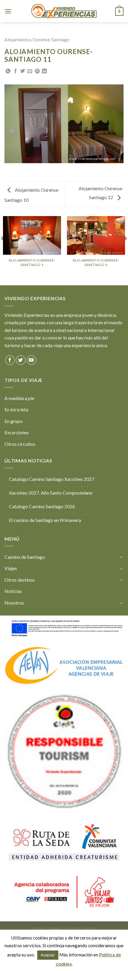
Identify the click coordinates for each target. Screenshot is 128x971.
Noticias (13, 591)
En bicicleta (16, 409)
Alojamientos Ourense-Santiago (36, 39)
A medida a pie (19, 398)
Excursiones (16, 432)
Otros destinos (19, 580)
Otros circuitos (19, 444)
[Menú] (8, 11)
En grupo (13, 421)
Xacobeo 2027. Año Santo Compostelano (51, 492)
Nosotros (14, 602)
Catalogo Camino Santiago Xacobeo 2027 (51, 479)
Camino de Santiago (24, 557)
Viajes (10, 568)
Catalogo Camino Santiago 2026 (42, 506)
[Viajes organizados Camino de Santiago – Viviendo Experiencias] (64, 11)
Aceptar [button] (48, 955)
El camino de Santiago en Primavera (45, 520)
